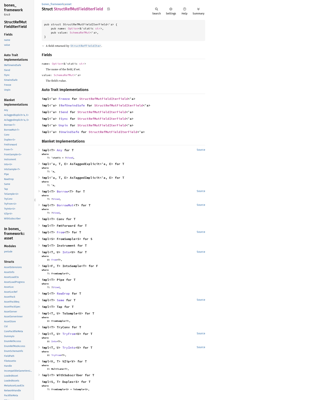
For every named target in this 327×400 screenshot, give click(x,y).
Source (201, 149)
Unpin (63, 125)
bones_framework (53, 4)
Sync (64, 119)
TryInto (68, 347)
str (97, 28)
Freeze (64, 99)
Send (64, 112)
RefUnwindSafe (72, 105)
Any (59, 150)
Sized (69, 157)
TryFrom (68, 334)
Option (73, 28)
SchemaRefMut (80, 32)
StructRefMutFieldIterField (103, 99)
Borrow (62, 191)
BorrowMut (65, 205)
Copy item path (108, 9)
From (60, 232)
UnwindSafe (69, 132)
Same (60, 300)
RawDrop (63, 293)
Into (66, 252)
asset (68, 4)
